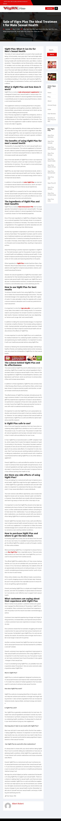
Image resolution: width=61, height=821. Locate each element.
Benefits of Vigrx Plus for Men (52, 119)
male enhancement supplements (28, 92)
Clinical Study (52, 105)
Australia (7, 29)
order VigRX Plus (29, 182)
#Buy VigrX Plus (27, 29)
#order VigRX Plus (22, 31)
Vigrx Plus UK (52, 183)
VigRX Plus (20, 263)
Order (49, 109)
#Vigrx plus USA (38, 31)
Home (49, 92)
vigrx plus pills (25, 308)
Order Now (49, 8)
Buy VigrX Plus (12, 552)
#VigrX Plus (30, 31)
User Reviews (52, 113)
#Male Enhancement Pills (9, 31)
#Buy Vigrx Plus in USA (38, 29)
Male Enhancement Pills (25, 207)
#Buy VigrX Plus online (51, 29)
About (49, 101)
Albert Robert (18, 804)
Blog (49, 97)
